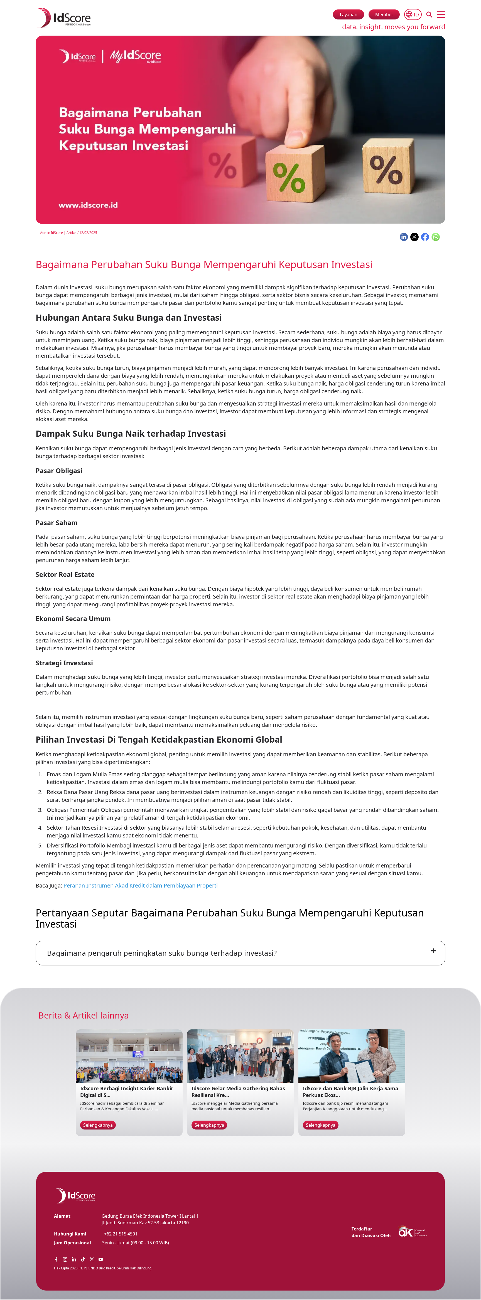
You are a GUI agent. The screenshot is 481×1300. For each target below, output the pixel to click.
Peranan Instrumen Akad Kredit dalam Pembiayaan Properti (140, 885)
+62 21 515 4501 (121, 1234)
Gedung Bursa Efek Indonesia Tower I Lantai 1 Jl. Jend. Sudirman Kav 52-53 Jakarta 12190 (150, 1219)
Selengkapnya (98, 1125)
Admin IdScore (51, 232)
